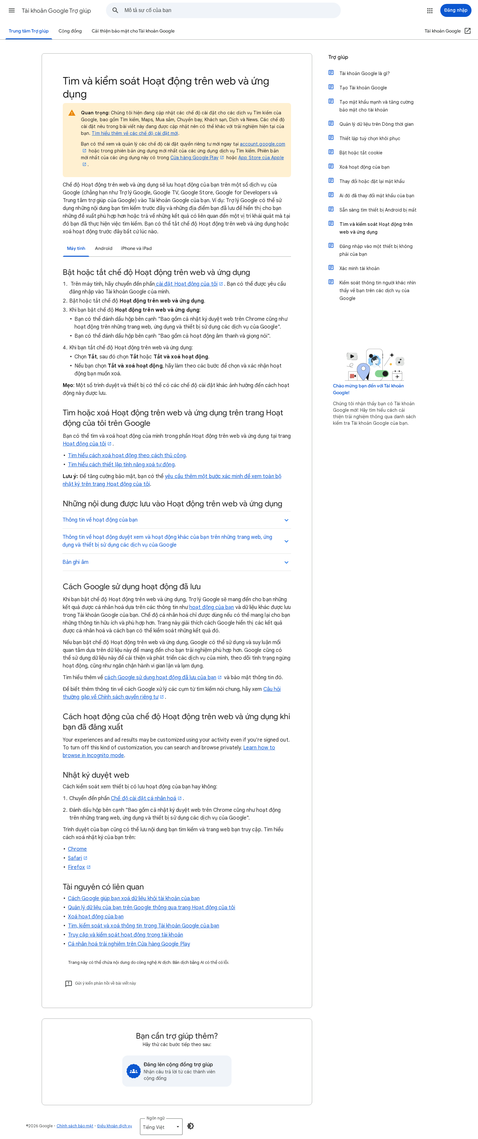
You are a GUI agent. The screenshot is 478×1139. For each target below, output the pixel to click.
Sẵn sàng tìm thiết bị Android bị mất (378, 210)
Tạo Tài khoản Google (363, 88)
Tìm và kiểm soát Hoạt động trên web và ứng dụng (376, 228)
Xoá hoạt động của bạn (96, 916)
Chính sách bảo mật (75, 1125)
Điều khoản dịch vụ (114, 1125)
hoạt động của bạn (211, 607)
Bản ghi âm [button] (75, 562)
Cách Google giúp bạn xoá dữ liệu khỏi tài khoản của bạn (134, 898)
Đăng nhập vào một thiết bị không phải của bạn (376, 250)
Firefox (76, 867)
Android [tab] (104, 248)
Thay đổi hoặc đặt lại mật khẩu (372, 181)
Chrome (77, 849)
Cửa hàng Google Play (194, 158)
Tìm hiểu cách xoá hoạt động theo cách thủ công (127, 455)
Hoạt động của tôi (84, 444)
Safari (75, 858)
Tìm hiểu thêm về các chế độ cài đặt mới (135, 133)
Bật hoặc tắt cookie (360, 153)
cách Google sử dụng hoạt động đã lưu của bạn (160, 677)
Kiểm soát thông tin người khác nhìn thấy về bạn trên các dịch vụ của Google (377, 290)
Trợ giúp (338, 57)
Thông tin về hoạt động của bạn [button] (100, 520)
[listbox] (161, 1126)
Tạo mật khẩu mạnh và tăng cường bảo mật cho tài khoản (376, 106)
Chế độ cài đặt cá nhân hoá (143, 798)
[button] (12, 10)
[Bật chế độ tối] (190, 1126)
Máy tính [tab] (76, 248)
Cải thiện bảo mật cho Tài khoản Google (133, 31)
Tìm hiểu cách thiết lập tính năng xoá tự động (121, 464)
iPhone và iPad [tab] (136, 248)
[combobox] (232, 10)
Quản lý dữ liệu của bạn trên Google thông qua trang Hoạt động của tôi (151, 907)
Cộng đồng (70, 31)
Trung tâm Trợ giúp (29, 31)
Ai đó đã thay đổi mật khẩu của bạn (376, 196)
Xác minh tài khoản (359, 268)
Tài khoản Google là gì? (364, 73)
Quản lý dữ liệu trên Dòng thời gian (376, 124)
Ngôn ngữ (156, 1118)
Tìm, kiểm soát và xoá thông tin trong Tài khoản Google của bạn (143, 926)
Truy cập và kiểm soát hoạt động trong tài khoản (125, 935)
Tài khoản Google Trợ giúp (56, 10)
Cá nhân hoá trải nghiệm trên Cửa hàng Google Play (129, 944)
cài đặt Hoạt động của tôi (186, 284)
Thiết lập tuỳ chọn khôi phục (369, 138)
